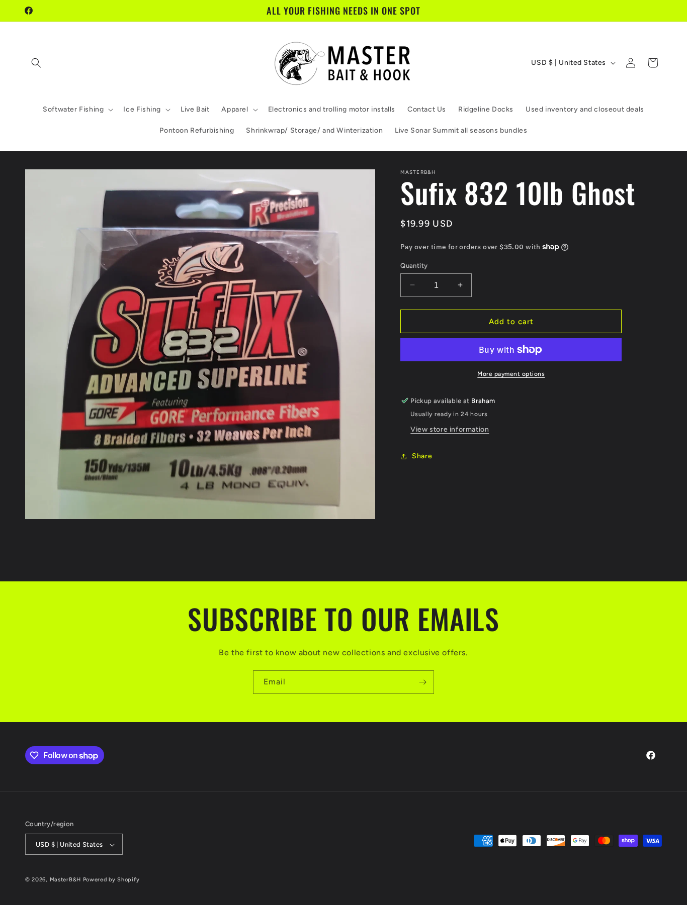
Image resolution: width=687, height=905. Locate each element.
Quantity (413, 265)
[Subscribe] (422, 682)
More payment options (511, 373)
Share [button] (422, 456)
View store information (449, 429)
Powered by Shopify (111, 880)
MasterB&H (65, 880)
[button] (36, 63)
